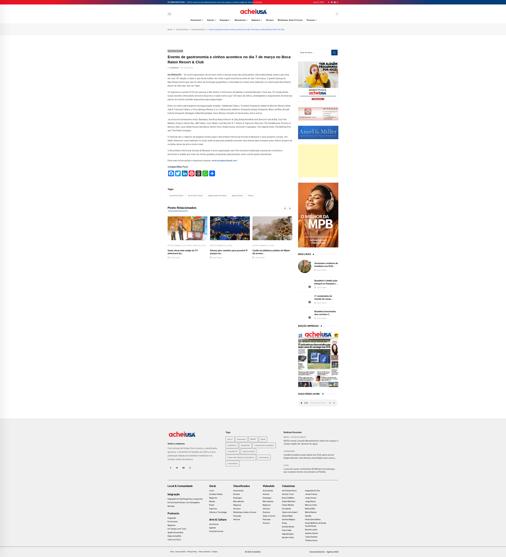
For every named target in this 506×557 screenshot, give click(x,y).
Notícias (171, 506)
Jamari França (311, 494)
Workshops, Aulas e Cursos (290, 20)
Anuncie (236, 519)
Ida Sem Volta (288, 537)
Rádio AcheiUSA (174, 536)
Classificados (241, 486)
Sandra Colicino (311, 533)
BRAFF (253, 439)
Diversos (266, 512)
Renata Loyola (311, 530)
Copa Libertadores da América (240, 457)
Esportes (213, 509)
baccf (230, 439)
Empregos (224, 20)
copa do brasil (248, 451)
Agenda (212, 528)
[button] (285, 208)
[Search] (337, 14)
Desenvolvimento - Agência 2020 (324, 552)
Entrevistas (172, 522)
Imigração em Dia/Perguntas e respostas (185, 499)
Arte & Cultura (182, 29)
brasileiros (231, 445)
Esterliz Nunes (288, 527)
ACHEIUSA (174, 68)
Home (170, 29)
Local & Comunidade (180, 486)
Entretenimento (198, 29)
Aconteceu (214, 524)
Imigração (174, 494)
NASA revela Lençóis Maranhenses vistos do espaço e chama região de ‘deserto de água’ (224, 2)
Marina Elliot (310, 509)
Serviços (270, 20)
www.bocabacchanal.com (224, 160)
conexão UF (232, 451)
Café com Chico (174, 540)
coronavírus (232, 463)
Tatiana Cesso (311, 540)
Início (172, 552)
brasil (263, 439)
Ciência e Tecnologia (218, 512)
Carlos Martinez (288, 501)
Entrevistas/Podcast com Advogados (184, 502)
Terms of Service (204, 552)
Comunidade (289, 451)
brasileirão (245, 445)
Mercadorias (240, 20)
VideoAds (268, 486)
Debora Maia (287, 516)
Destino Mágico (288, 519)
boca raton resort (195, 195)
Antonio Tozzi (288, 494)
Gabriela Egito (288, 534)
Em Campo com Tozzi (177, 529)
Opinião (308, 516)
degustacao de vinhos (217, 195)
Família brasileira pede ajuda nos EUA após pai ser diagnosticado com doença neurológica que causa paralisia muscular (309, 458)
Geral (212, 486)
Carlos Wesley (288, 505)
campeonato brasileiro (264, 445)
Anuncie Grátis (180, 552)
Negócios (256, 20)
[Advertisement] (318, 160)
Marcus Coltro (311, 505)
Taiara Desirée (311, 537)
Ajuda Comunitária (175, 532)
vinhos (250, 195)
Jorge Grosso (310, 498)
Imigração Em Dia (312, 491)
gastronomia (237, 195)
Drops (284, 523)
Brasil (287, 437)
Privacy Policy (192, 552)
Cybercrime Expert (290, 512)
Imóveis (210, 20)
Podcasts (173, 513)
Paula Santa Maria (312, 519)
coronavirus (264, 457)
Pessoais (311, 20)
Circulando (286, 509)
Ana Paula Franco (289, 491)
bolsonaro (241, 439)
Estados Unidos (191, 246)
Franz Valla (286, 530)
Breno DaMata (288, 498)
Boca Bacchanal (176, 195)
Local (203, 246)
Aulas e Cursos (269, 516)
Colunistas (288, 486)
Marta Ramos (311, 512)
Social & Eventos (216, 531)
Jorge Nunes (310, 501)
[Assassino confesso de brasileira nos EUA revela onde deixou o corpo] (304, 266)
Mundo (212, 501)
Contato (214, 552)
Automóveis (195, 20)
